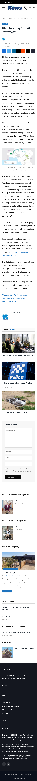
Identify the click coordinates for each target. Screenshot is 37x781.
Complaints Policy (19, 778)
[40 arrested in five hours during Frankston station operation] (18, 371)
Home (4, 691)
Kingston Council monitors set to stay (15, 617)
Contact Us (5, 720)
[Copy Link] (33, 51)
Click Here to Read (21, 501)
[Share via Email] (18, 51)
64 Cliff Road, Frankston (12, 573)
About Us (5, 717)
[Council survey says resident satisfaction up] (18, 343)
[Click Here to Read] (7, 507)
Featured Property (10, 569)
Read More (7, 591)
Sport (3, 699)
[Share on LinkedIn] (14, 51)
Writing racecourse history (24, 648)
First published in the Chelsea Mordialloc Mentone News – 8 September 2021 (14, 298)
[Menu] (3, 7)
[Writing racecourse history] (7, 652)
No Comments (25, 44)
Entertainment (6, 702)
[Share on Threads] (28, 51)
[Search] (34, 7)
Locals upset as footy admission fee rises (16, 633)
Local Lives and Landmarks (10, 706)
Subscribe (5, 713)
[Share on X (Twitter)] (9, 51)
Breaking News (9, 2)
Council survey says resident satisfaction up (19, 355)
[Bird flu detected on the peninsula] (18, 400)
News (5, 24)
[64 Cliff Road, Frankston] (18, 561)
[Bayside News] (19, 7)
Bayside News (12, 39)
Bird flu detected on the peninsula (15, 412)
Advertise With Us (7, 710)
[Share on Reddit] (23, 51)
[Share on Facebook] (4, 51)
